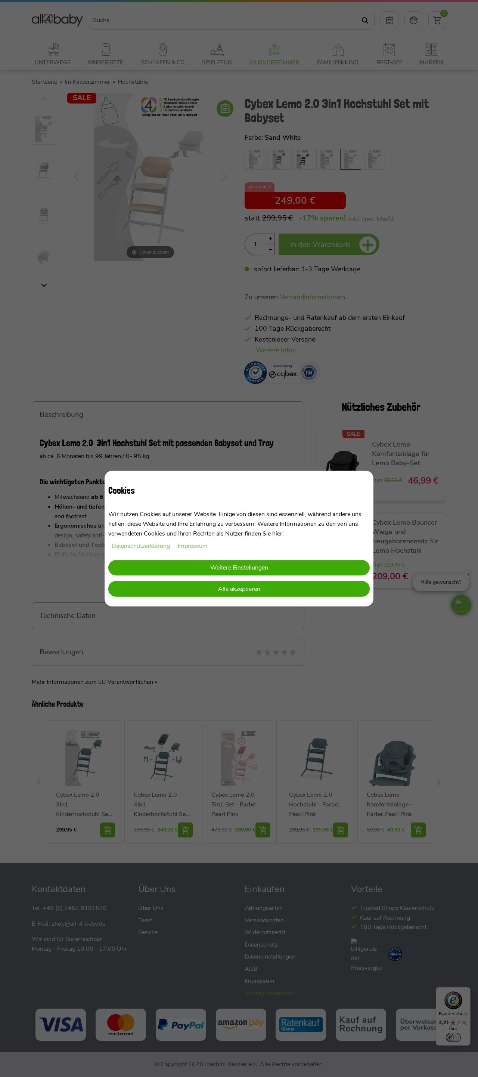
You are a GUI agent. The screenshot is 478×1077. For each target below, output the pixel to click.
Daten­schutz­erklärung (141, 546)
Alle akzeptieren (239, 589)
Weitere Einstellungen (239, 567)
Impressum (193, 546)
